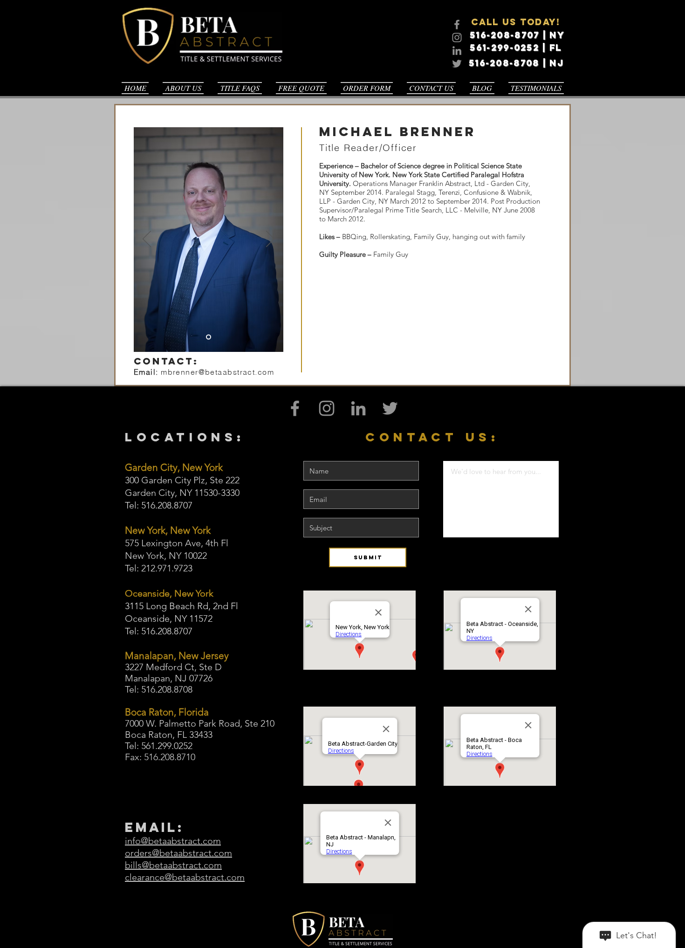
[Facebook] (457, 24)
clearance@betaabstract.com (185, 877)
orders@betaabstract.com (178, 853)
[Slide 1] (208, 337)
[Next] (270, 239)
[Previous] (147, 239)
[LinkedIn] (457, 50)
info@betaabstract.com (173, 840)
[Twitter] (457, 63)
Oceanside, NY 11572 (168, 618)
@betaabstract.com (236, 372)
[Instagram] (457, 37)
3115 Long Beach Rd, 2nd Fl (181, 605)
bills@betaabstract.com (173, 865)
